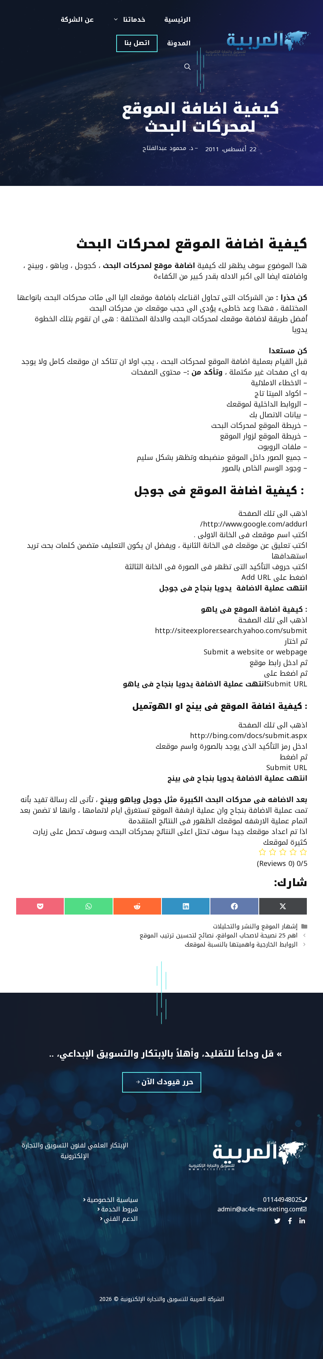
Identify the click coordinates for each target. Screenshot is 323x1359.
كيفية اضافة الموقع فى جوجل (217, 490)
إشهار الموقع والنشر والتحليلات (255, 926)
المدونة (179, 43)
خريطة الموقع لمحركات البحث (256, 425)
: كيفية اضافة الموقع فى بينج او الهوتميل (219, 706)
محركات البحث (228, 799)
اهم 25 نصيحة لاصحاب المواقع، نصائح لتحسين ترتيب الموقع (218, 935)
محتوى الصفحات (156, 372)
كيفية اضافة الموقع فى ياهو (254, 609)
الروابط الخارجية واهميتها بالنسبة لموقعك (241, 944)
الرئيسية (177, 19)
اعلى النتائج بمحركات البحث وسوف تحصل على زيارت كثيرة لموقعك (170, 837)
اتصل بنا (137, 43)
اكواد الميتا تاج (278, 393)
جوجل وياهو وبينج (132, 799)
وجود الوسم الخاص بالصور (261, 468)
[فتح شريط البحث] (187, 67)
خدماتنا (134, 19)
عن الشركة (77, 19)
